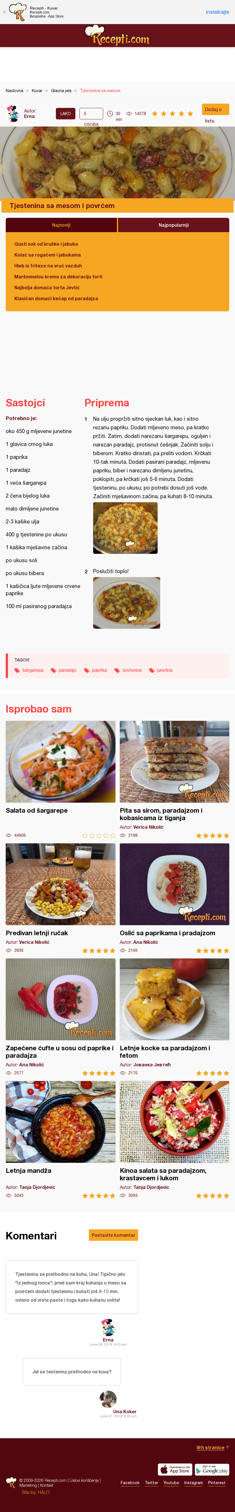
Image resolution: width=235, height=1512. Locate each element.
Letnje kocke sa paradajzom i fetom (175, 1017)
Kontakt (46, 1485)
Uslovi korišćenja (84, 1480)
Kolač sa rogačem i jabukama (47, 254)
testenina (132, 670)
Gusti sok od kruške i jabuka (46, 243)
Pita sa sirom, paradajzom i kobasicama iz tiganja (175, 779)
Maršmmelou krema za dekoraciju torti (58, 276)
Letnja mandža (60, 1139)
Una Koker (125, 1411)
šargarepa (32, 670)
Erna (29, 116)
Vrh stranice (210, 1447)
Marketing (28, 1485)
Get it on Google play (212, 1470)
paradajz (68, 670)
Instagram (193, 1482)
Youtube (171, 1482)
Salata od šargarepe (60, 779)
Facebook (130, 1482)
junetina (165, 670)
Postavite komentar (113, 1235)
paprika (99, 670)
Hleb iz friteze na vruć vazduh (48, 265)
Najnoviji (61, 225)
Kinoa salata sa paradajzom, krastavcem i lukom (175, 1139)
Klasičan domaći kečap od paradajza (56, 298)
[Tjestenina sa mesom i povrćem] (154, 528)
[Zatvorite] (4, 12)
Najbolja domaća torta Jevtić (47, 287)
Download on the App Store (175, 1470)
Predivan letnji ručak (60, 898)
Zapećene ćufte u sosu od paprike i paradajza (60, 1017)
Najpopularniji (174, 225)
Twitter (151, 1482)
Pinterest (217, 1482)
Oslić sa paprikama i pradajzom (175, 898)
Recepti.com (117, 35)
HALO (44, 1492)
